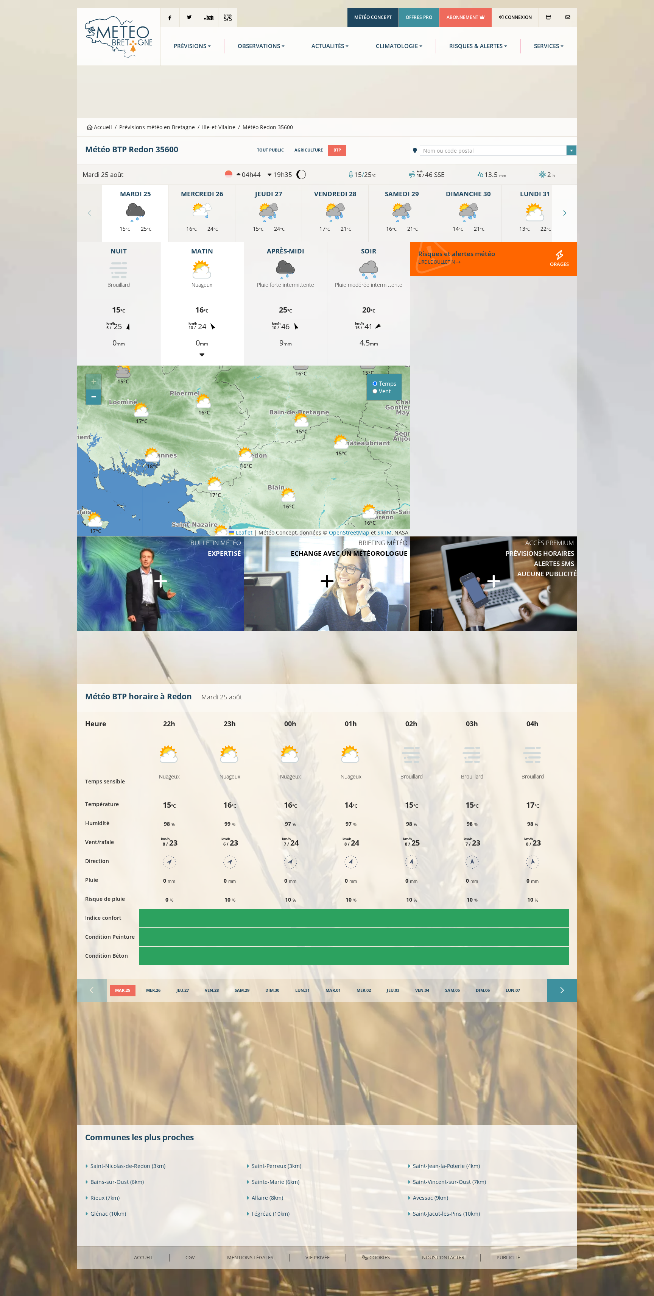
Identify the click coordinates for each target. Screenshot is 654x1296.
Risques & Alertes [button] (476, 46)
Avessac (430, 1197)
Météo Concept (373, 17)
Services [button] (546, 46)
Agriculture (308, 150)
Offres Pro (419, 17)
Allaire (267, 1197)
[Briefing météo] (327, 583)
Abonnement (463, 17)
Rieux (105, 1197)
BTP (337, 150)
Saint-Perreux (276, 1165)
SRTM (384, 532)
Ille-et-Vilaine (218, 127)
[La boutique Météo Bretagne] (548, 17)
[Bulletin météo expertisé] (160, 583)
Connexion (518, 17)
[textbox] (498, 150)
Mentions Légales (250, 1257)
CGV (190, 1257)
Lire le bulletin (437, 262)
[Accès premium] (493, 583)
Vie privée (317, 1257)
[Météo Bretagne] (118, 36)
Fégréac (271, 1213)
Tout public (270, 150)
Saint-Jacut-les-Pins (446, 1213)
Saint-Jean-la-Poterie (446, 1165)
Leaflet (243, 532)
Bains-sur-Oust (117, 1181)
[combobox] (498, 150)
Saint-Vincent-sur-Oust (449, 1181)
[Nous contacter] (567, 17)
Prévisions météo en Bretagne (157, 127)
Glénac (108, 1213)
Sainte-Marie (275, 1181)
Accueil (102, 127)
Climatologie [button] (397, 46)
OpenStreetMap (349, 532)
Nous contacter (443, 1257)
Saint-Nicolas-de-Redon (127, 1165)
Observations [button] (259, 46)
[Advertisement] (327, 91)
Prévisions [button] (190, 46)
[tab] (122, 990)
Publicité (508, 1257)
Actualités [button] (327, 46)
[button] (141, 413)
